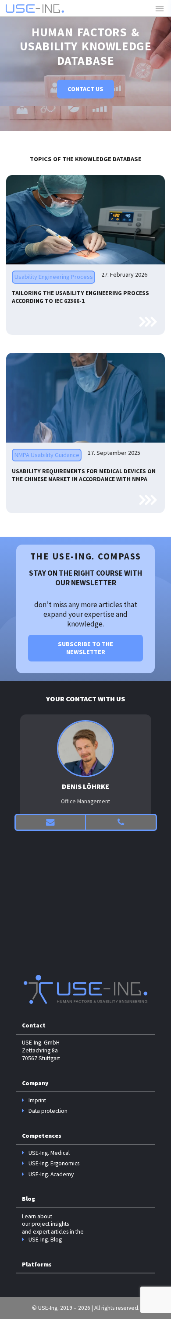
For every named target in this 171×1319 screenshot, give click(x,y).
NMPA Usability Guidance (46, 455)
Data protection (48, 1111)
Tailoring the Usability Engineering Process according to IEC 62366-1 (80, 297)
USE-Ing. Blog (45, 1239)
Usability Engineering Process (53, 277)
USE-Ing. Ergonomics (53, 1163)
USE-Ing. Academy (51, 1174)
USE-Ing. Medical (49, 1153)
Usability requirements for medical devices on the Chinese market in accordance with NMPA (84, 475)
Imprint (37, 1100)
